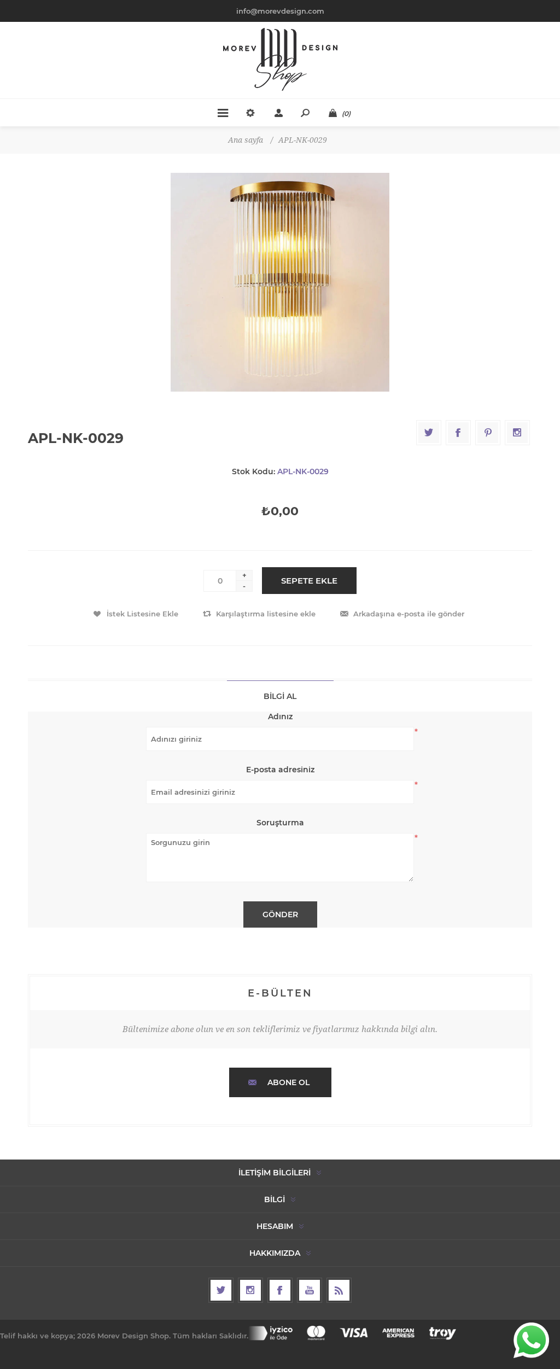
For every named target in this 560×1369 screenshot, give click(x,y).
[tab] (280, 696)
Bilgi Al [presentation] (280, 696)
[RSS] (339, 1290)
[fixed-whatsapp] (531, 1340)
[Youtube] (309, 1290)
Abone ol (288, 1082)
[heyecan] (221, 1290)
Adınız (280, 716)
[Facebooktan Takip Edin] (280, 1290)
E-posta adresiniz (280, 769)
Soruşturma (280, 823)
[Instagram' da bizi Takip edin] (250, 1290)
